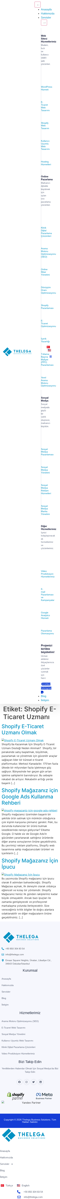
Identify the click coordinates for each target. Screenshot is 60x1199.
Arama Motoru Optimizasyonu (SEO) (48, 252)
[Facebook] (19, 1082)
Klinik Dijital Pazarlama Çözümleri (46, 231)
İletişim (5, 1004)
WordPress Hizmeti (46, 88)
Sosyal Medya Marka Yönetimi (45, 510)
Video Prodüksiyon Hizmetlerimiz (48, 574)
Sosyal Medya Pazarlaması (47, 452)
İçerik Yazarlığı (45, 340)
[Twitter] (33, 1082)
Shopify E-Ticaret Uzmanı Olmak (23, 729)
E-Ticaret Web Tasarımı (45, 106)
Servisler (6, 991)
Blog (4, 998)
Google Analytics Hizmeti (45, 615)
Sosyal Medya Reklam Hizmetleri (46, 489)
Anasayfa (6, 978)
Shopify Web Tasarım (45, 126)
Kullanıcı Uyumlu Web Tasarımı (45, 145)
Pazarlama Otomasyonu (47, 632)
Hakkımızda (8, 985)
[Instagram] (26, 1082)
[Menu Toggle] (38, 4)
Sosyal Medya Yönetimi (45, 470)
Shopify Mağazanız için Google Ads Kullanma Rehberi (30, 796)
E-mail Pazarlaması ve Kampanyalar (47, 594)
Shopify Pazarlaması (47, 306)
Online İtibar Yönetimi (45, 272)
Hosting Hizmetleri (46, 163)
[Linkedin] (41, 1082)
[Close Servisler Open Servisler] (44, 22)
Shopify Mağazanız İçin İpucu (30, 863)
